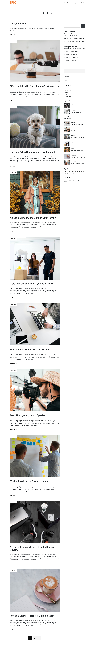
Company (67, 90)
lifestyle (65, 173)
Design (66, 92)
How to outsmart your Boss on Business (30, 349)
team (76, 171)
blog (72, 173)
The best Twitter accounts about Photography (82, 163)
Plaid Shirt (73, 60)
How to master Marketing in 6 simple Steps (32, 615)
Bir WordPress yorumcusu (70, 48)
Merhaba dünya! (18, 23)
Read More (12, 34)
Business (67, 88)
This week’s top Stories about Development (32, 152)
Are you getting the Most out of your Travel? (33, 218)
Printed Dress (74, 57)
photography (81, 171)
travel (65, 171)
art (73, 173)
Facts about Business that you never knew (31, 283)
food (69, 173)
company (73, 171)
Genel (66, 94)
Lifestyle (67, 96)
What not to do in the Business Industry (30, 481)
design (68, 171)
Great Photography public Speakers (28, 415)
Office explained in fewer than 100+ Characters (34, 86)
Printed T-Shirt (74, 54)
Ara (64, 23)
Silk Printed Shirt (75, 51)
